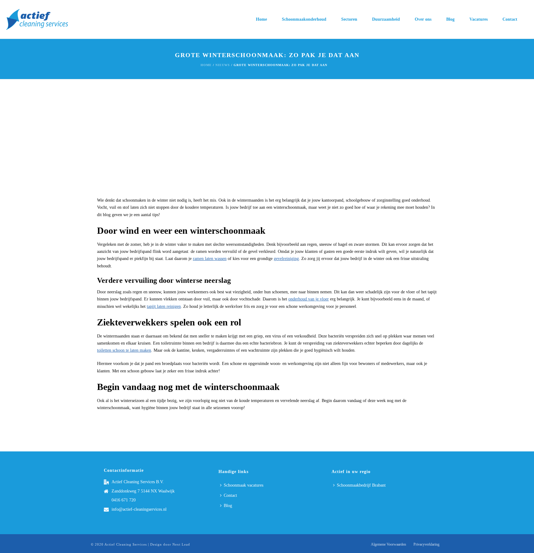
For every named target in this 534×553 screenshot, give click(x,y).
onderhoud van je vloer (308, 299)
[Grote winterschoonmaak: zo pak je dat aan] (267, 141)
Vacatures (478, 19)
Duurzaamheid (386, 19)
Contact (509, 19)
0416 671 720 (124, 500)
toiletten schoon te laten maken (124, 350)
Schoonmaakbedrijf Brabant (361, 485)
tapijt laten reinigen (164, 306)
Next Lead (181, 544)
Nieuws (222, 65)
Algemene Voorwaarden (388, 544)
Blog (450, 19)
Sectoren (349, 19)
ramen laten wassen (210, 258)
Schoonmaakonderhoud (304, 19)
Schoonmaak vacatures (243, 485)
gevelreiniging (286, 258)
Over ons (423, 19)
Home (261, 19)
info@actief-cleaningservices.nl (139, 509)
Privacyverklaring (426, 544)
